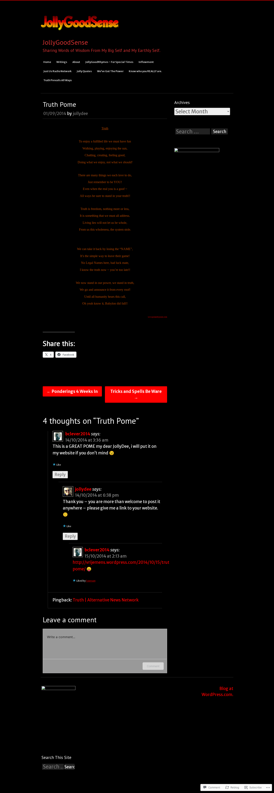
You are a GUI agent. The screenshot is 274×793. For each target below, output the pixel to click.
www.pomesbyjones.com (157, 317)
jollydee (80, 113)
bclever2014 (77, 434)
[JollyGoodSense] (79, 33)
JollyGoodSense (65, 42)
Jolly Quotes (84, 71)
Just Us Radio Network (57, 71)
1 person (90, 580)
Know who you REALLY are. (145, 71)
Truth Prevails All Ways (57, 80)
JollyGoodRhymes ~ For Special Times (109, 62)
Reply (60, 474)
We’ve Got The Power (110, 71)
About (76, 62)
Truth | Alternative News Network (106, 600)
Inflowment (146, 62)
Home (47, 62)
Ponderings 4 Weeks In (72, 391)
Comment (153, 666)
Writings (61, 62)
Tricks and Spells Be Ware (136, 394)
